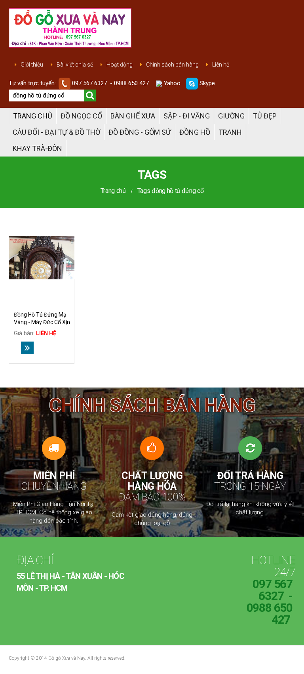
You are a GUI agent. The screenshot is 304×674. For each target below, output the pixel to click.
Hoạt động (119, 64)
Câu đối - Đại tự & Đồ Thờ (56, 132)
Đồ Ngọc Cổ (81, 116)
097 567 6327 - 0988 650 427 (110, 83)
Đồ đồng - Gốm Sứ (139, 132)
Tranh (230, 132)
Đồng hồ (194, 132)
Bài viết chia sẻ (75, 64)
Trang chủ (32, 116)
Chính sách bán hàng (172, 64)
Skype (206, 83)
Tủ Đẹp (265, 116)
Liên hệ (220, 64)
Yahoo (171, 83)
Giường (231, 116)
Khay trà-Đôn (37, 148)
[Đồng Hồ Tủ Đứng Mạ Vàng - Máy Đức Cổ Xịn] (41, 258)
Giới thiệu (32, 64)
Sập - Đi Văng (186, 116)
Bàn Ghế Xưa (132, 116)
